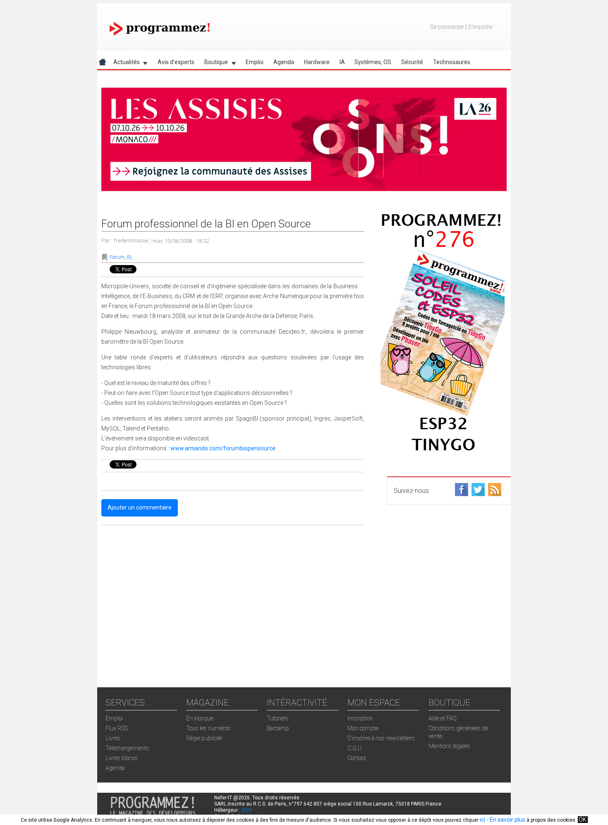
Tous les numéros (208, 728)
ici (482, 819)
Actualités (124, 63)
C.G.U (354, 748)
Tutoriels (277, 718)
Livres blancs (121, 758)
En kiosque (199, 718)
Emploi (254, 62)
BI (129, 257)
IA (342, 62)
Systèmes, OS (372, 62)
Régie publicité (204, 738)
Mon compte (362, 728)
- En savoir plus (505, 819)
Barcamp (278, 728)
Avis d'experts (176, 62)
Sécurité (412, 62)
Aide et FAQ (442, 718)
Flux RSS (116, 728)
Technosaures (451, 62)
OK (582, 819)
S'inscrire (480, 27)
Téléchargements (127, 748)
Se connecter (447, 27)
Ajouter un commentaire (140, 507)
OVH (247, 810)
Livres (112, 738)
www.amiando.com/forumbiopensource (222, 448)
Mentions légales (449, 746)
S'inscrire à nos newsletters (381, 738)
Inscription (360, 718)
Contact (356, 758)
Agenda (283, 62)
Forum (117, 257)
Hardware (317, 62)
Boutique (213, 63)
